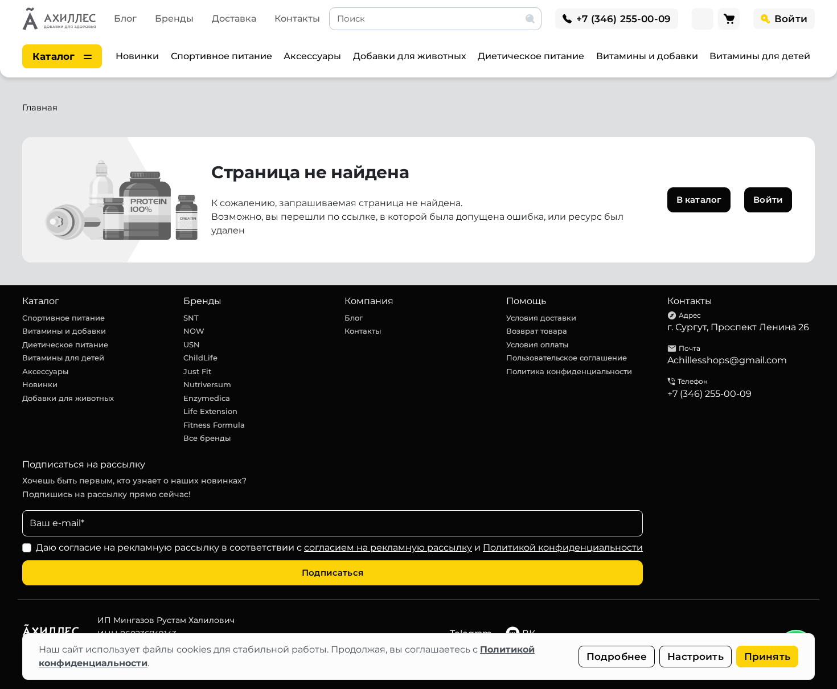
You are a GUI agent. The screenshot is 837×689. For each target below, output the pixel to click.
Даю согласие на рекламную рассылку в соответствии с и (339, 547)
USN (191, 344)
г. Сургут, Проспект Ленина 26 (738, 327)
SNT (191, 317)
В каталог (698, 199)
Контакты (297, 18)
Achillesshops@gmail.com (727, 360)
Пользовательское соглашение (566, 357)
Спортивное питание (221, 56)
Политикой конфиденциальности (563, 547)
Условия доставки (541, 317)
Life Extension (210, 411)
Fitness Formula (214, 424)
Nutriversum (207, 384)
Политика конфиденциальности (569, 371)
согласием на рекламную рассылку (388, 547)
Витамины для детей (759, 56)
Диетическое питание (531, 56)
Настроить (695, 656)
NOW (193, 330)
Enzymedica (206, 398)
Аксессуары (312, 56)
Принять (767, 656)
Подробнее (616, 656)
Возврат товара (536, 330)
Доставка (234, 18)
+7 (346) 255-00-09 (709, 393)
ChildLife (200, 357)
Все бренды (207, 437)
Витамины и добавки (647, 56)
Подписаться (332, 572)
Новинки (137, 56)
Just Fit (197, 371)
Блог (125, 18)
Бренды (174, 18)
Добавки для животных (409, 56)
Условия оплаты (537, 344)
